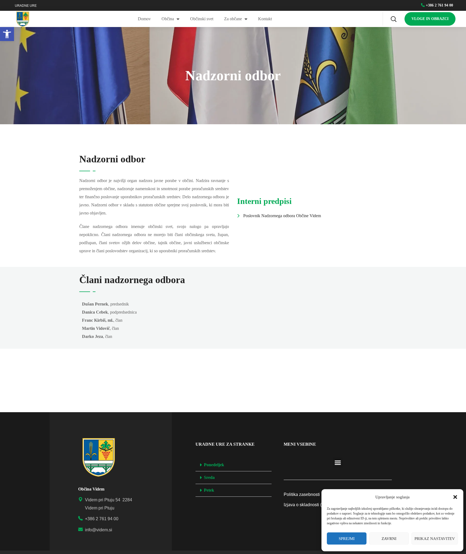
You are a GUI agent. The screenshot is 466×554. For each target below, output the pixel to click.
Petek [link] (209, 490)
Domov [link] (144, 18)
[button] (455, 497)
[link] (7, 34)
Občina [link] (168, 18)
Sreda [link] (209, 477)
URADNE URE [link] (26, 5)
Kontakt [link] (265, 18)
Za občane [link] (233, 18)
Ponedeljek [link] (214, 464)
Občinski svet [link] (201, 18)
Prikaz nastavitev (434, 538)
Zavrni (389, 538)
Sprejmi (347, 538)
